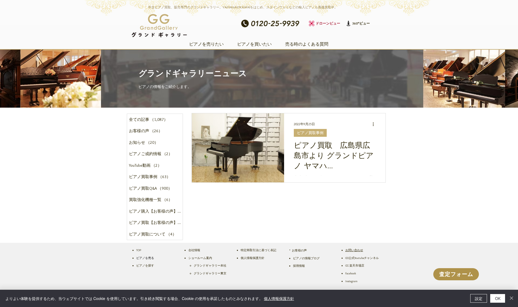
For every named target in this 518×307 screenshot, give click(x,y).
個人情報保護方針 (279, 298)
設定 (478, 298)
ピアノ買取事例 (310, 132)
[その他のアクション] (375, 124)
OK (497, 298)
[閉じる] (511, 298)
